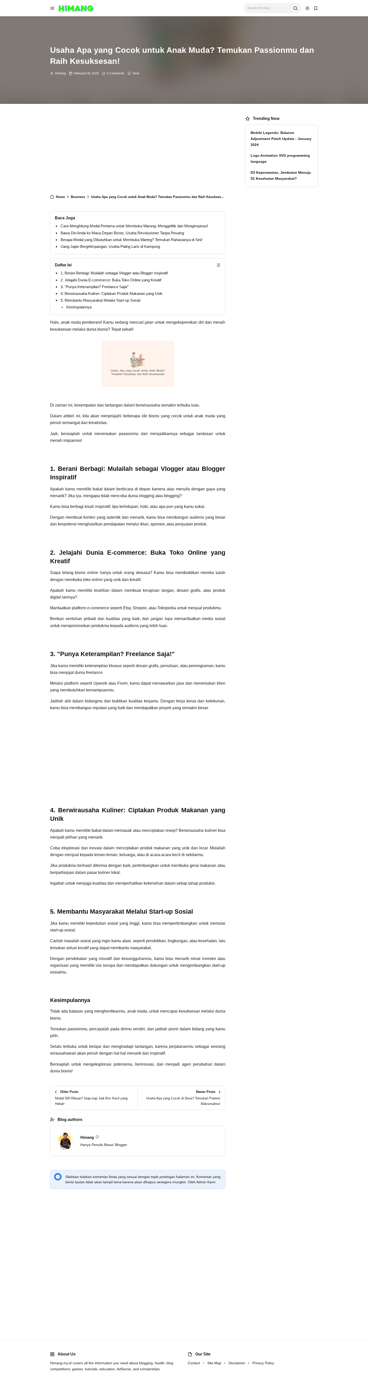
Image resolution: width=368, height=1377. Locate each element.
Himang (60, 73)
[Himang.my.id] (75, 8)
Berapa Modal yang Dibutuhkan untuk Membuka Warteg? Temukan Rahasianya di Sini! (131, 240)
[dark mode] (307, 8)
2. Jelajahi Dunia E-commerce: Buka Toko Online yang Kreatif (111, 280)
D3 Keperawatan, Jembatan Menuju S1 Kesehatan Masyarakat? (281, 175)
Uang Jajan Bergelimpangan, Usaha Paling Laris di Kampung (110, 246)
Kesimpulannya (79, 307)
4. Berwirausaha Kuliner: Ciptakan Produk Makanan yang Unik (111, 293)
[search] (295, 8)
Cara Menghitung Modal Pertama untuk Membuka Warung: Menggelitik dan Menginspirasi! (134, 226)
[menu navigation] (52, 8)
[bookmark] (315, 8)
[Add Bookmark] (133, 73)
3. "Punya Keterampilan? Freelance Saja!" (95, 287)
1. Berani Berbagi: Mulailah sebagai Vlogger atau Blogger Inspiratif (114, 273)
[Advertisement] (137, 151)
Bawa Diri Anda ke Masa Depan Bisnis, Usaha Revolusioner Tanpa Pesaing (122, 233)
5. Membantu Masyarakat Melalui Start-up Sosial (100, 300)
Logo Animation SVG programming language (280, 158)
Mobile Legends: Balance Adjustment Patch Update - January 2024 (281, 139)
